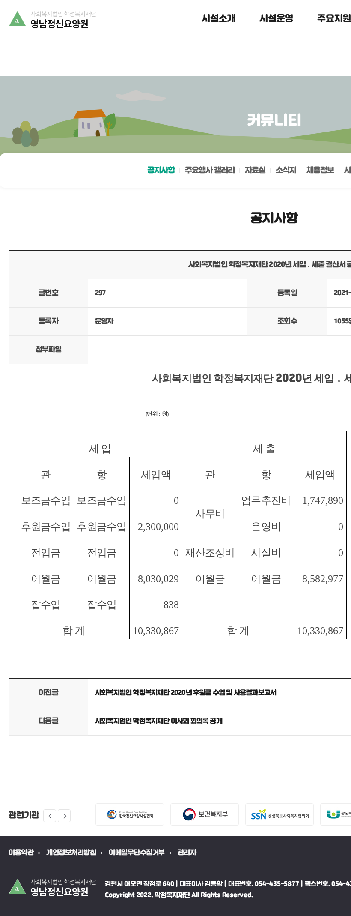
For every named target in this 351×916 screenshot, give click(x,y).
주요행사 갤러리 (210, 170)
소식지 (286, 170)
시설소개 (218, 18)
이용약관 (21, 853)
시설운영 (276, 18)
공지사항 (161, 170)
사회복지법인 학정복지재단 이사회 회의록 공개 (158, 721)
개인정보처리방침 (71, 853)
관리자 (187, 853)
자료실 (255, 170)
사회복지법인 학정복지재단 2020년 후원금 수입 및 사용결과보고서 (185, 693)
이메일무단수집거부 (137, 853)
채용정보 (320, 170)
